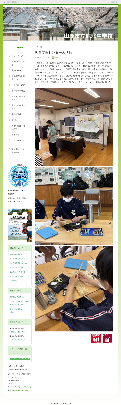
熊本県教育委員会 (16, 254)
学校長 (57, 57)
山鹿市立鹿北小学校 (17, 276)
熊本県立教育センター (17, 259)
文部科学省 (13, 281)
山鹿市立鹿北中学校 (14, 2)
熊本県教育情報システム (18, 263)
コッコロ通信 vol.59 (18, 339)
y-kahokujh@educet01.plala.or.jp (22, 387)
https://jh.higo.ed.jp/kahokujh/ (20, 390)
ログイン (114, 2)
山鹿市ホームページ (17, 267)
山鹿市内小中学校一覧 (17, 272)
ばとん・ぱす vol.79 (18, 332)
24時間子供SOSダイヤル (18, 297)
